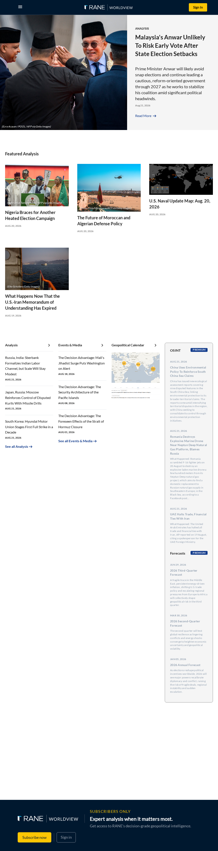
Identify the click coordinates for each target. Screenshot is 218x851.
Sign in (66, 837)
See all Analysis (16, 446)
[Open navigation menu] (21, 7)
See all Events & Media (75, 441)
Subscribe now (34, 837)
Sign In (198, 7)
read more (146, 116)
